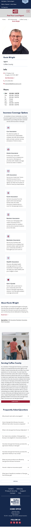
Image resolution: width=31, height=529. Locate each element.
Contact (12, 493)
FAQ (19, 493)
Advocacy (20, 489)
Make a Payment (5, 4)
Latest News (13, 4)
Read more (4, 315)
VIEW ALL (15, 481)
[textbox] (15, 118)
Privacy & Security (11, 491)
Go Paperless (4, 7)
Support (23, 491)
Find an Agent (10, 1)
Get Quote (4, 1)
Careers (11, 489)
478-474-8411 (15, 514)
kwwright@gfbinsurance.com (13, 84)
